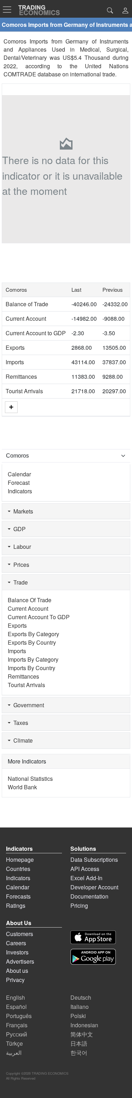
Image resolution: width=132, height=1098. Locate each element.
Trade (19, 582)
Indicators (20, 491)
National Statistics (30, 778)
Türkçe (14, 1043)
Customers (19, 934)
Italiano (79, 1007)
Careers (16, 943)
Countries (18, 869)
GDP (18, 529)
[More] (11, 407)
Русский (16, 1034)
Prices (20, 564)
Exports (15, 347)
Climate (22, 740)
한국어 (78, 1052)
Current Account (26, 318)
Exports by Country (32, 642)
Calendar (19, 474)
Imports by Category (33, 659)
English (15, 997)
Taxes (19, 723)
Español (16, 1007)
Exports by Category (33, 634)
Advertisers (20, 961)
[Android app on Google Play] (93, 957)
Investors (17, 952)
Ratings (15, 905)
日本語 (78, 1043)
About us (17, 970)
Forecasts (18, 896)
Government (27, 705)
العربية (13, 1052)
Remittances (21, 376)
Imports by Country (31, 668)
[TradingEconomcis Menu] (9, 9)
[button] (125, 11)
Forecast (19, 482)
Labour (21, 546)
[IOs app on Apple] (93, 937)
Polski (78, 1016)
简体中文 (81, 1034)
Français (16, 1025)
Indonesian (84, 1025)
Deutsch (80, 997)
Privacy (15, 980)
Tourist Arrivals (24, 391)
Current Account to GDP (36, 333)
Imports (15, 362)
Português (19, 1016)
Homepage (20, 859)
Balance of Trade (27, 304)
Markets (22, 511)
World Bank (22, 787)
